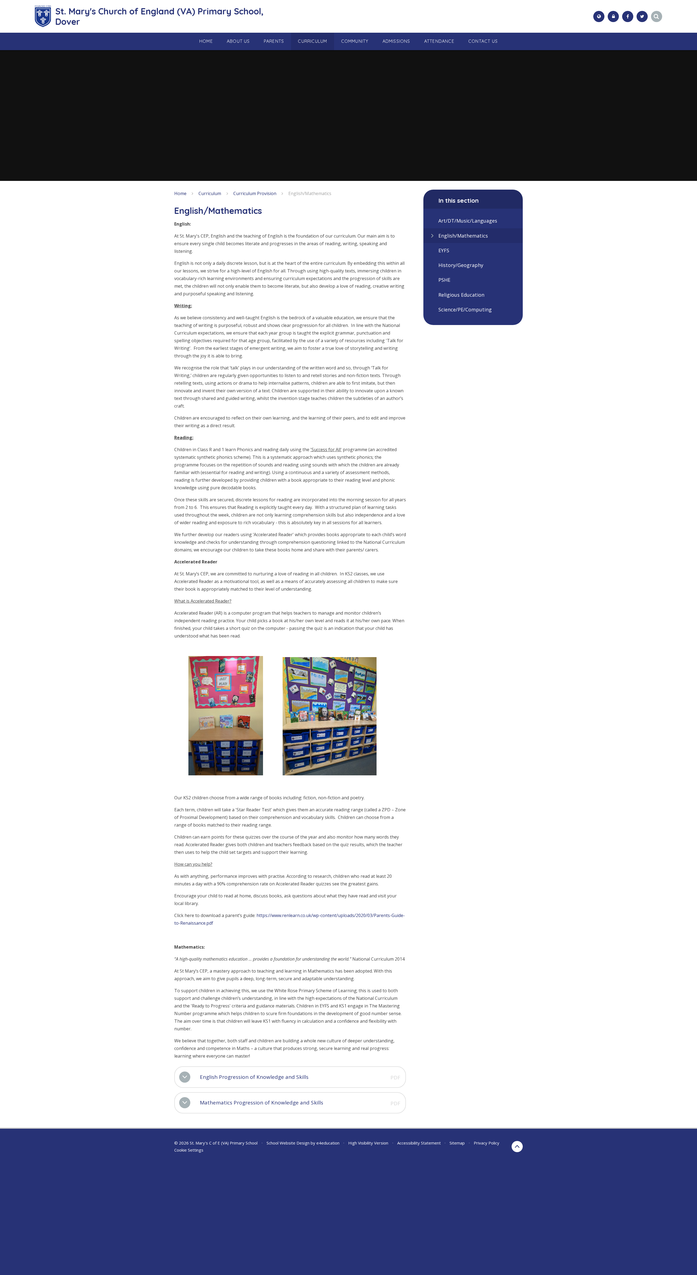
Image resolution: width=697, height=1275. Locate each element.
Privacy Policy (486, 1143)
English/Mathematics (309, 193)
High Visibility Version (368, 1143)
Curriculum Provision (254, 193)
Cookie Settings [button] (188, 1150)
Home (180, 193)
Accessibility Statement (419, 1143)
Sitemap (457, 1143)
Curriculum (209, 193)
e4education (328, 1143)
